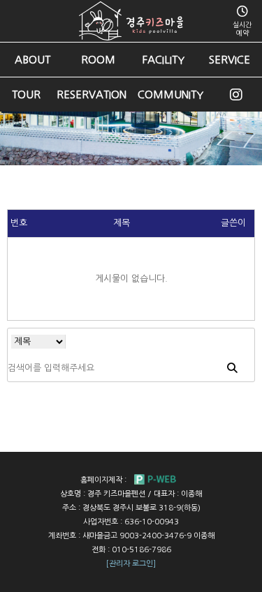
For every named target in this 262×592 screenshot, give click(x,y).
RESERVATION (91, 94)
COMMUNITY (170, 94)
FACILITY (163, 59)
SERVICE (229, 59)
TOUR (26, 94)
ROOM (98, 59)
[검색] (232, 368)
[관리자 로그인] (131, 564)
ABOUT (32, 59)
